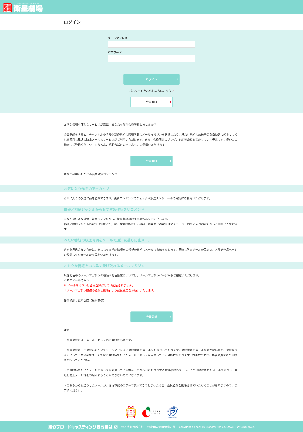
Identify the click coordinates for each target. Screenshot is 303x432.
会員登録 (151, 102)
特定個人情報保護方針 (161, 427)
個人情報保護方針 (132, 427)
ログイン (151, 79)
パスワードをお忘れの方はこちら (150, 90)
